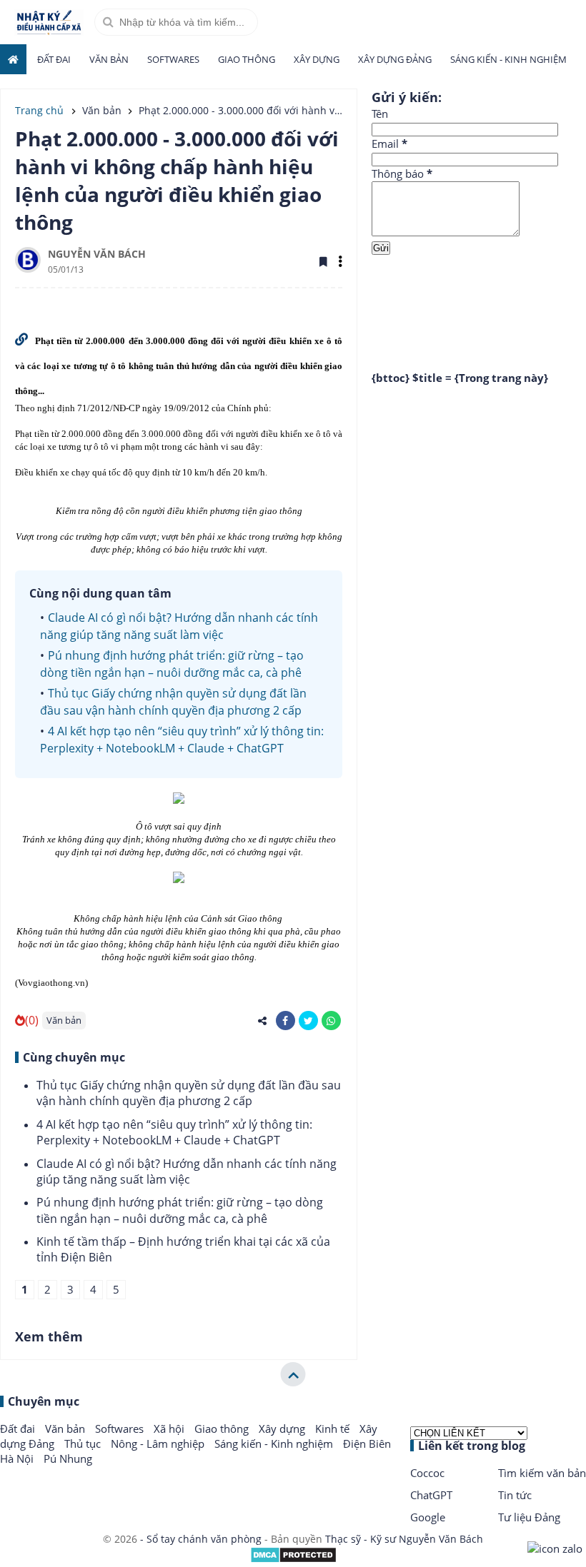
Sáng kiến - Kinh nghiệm (508, 59)
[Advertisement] (479, 302)
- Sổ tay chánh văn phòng (200, 1539)
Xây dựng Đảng (395, 59)
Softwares (173, 59)
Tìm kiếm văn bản (542, 1473)
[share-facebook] (285, 1020)
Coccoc (427, 1473)
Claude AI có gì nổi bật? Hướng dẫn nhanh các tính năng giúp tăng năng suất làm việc (186, 1171)
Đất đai (54, 59)
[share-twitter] (308, 1020)
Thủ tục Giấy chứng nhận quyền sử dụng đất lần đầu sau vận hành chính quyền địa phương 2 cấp (188, 1093)
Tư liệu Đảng (529, 1517)
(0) (32, 1020)
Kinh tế (333, 1428)
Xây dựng (316, 59)
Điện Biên (367, 1443)
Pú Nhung (68, 1458)
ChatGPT (431, 1495)
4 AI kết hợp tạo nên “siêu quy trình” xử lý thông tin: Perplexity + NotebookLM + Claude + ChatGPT (174, 1132)
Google (427, 1517)
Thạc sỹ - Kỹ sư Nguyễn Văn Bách (404, 1539)
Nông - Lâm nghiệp (159, 1443)
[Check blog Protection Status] (293, 1559)
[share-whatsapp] (331, 1020)
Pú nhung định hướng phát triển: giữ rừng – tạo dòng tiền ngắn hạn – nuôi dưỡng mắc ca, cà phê (179, 1210)
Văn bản (109, 59)
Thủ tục (84, 1443)
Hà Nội (18, 1458)
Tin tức (515, 1495)
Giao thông (246, 59)
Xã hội (170, 1428)
